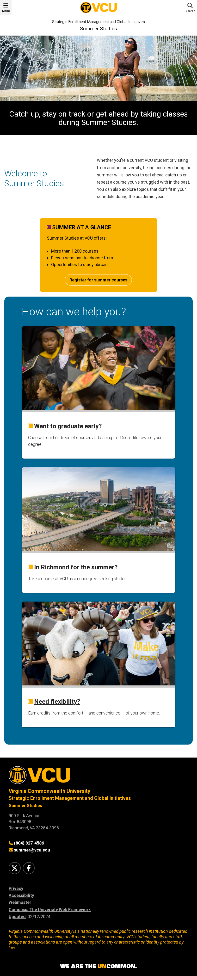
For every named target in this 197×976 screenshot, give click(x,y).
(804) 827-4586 (29, 842)
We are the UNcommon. (98, 966)
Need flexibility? (57, 701)
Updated (17, 916)
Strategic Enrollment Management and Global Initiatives (98, 21)
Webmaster (20, 902)
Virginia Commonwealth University (49, 791)
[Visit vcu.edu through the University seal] (98, 777)
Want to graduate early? (68, 426)
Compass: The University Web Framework (50, 909)
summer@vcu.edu (32, 849)
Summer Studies (98, 28)
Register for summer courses (98, 279)
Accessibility (21, 895)
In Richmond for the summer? (76, 567)
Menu (6, 10)
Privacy (16, 888)
